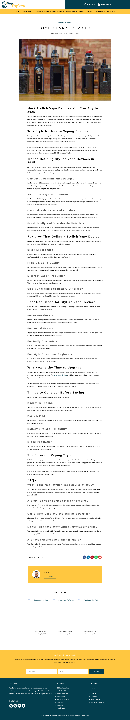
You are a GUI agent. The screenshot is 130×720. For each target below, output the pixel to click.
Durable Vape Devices (40, 631)
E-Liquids (38, 11)
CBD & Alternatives (25, 11)
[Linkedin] (23, 706)
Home (17, 11)
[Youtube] (19, 706)
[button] (84, 557)
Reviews (89, 11)
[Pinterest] (15, 706)
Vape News (99, 11)
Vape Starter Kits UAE (90, 631)
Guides (46, 11)
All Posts (50, 577)
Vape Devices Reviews (65, 22)
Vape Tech (109, 11)
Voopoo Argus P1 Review (65, 631)
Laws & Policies (70, 11)
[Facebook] (11, 706)
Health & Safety (57, 11)
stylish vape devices (60, 375)
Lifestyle (81, 11)
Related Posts (65, 593)
